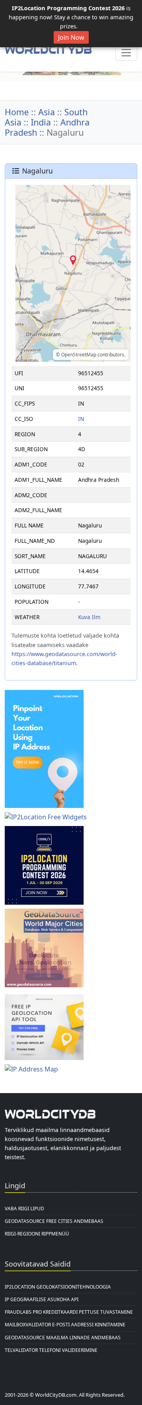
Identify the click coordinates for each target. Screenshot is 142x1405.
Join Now (71, 37)
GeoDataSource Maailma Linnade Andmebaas (63, 1337)
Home (17, 112)
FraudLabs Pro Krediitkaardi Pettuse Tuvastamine (69, 1312)
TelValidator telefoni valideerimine (51, 1350)
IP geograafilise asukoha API (41, 1299)
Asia (46, 112)
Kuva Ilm (89, 617)
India (41, 122)
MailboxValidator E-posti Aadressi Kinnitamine (65, 1324)
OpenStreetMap (78, 354)
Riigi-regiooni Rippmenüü (37, 1233)
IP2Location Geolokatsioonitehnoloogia (58, 1286)
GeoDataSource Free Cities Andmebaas (54, 1221)
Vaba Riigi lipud (24, 1208)
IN (81, 418)
